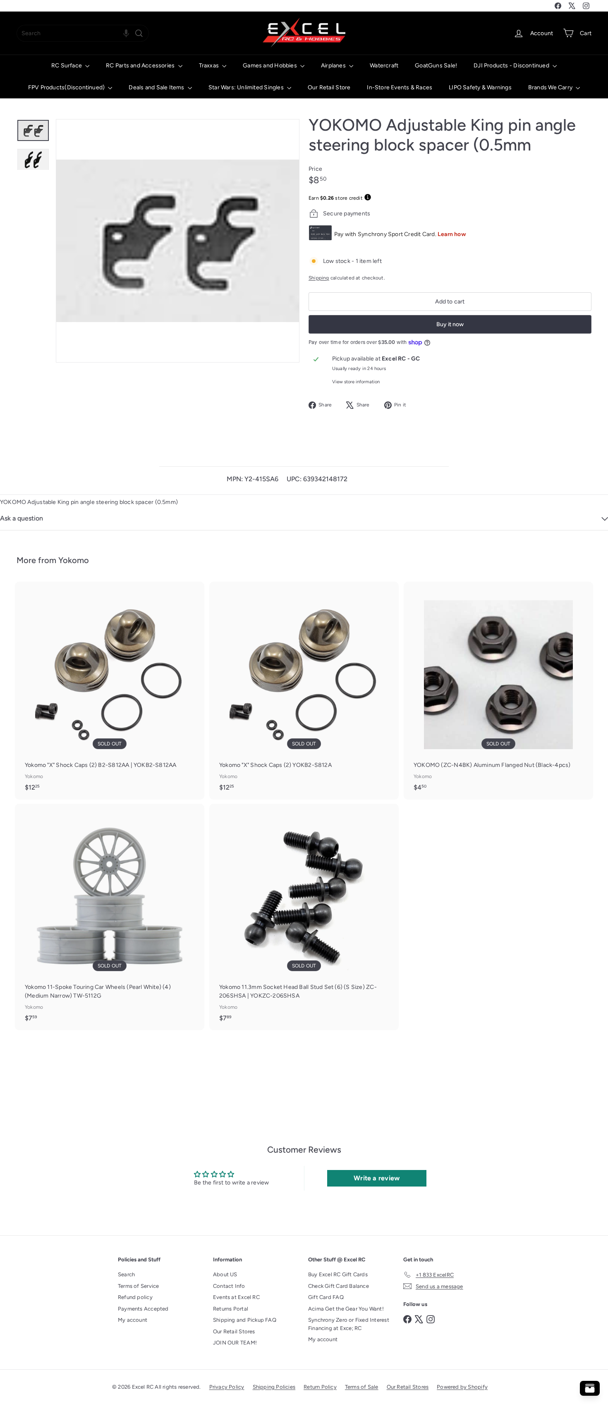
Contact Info (229, 1286)
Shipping (319, 278)
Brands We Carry (551, 87)
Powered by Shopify (462, 1387)
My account (132, 1320)
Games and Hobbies (270, 65)
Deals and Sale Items (157, 87)
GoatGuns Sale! (436, 65)
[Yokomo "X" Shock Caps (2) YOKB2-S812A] (304, 691)
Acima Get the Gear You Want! (346, 1309)
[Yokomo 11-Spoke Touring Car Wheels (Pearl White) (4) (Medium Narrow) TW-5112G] (110, 917)
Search (126, 1274)
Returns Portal (230, 1309)
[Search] (139, 33)
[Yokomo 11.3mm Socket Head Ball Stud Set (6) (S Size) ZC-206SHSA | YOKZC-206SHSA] (304, 917)
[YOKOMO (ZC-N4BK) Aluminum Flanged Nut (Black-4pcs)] (498, 691)
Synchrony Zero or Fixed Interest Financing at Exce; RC (348, 1324)
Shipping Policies (274, 1387)
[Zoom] (177, 240)
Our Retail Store (329, 87)
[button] (126, 33)
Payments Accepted (143, 1309)
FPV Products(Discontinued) (67, 87)
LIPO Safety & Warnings (480, 87)
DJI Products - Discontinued (512, 65)
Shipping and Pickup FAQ (244, 1320)
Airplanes (334, 65)
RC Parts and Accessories (141, 65)
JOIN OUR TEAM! (235, 1343)
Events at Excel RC (236, 1297)
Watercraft (384, 65)
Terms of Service (138, 1286)
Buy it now (450, 324)
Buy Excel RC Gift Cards (338, 1274)
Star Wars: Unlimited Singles (246, 87)
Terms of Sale (361, 1387)
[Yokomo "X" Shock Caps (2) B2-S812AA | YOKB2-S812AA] (110, 691)
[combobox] (83, 33)
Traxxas (209, 65)
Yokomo (73, 560)
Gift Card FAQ (326, 1297)
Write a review (377, 1178)
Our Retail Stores (234, 1331)
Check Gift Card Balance (338, 1286)
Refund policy (135, 1297)
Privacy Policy (226, 1387)
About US (225, 1274)
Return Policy (320, 1387)
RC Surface (67, 65)
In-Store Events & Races (399, 87)
